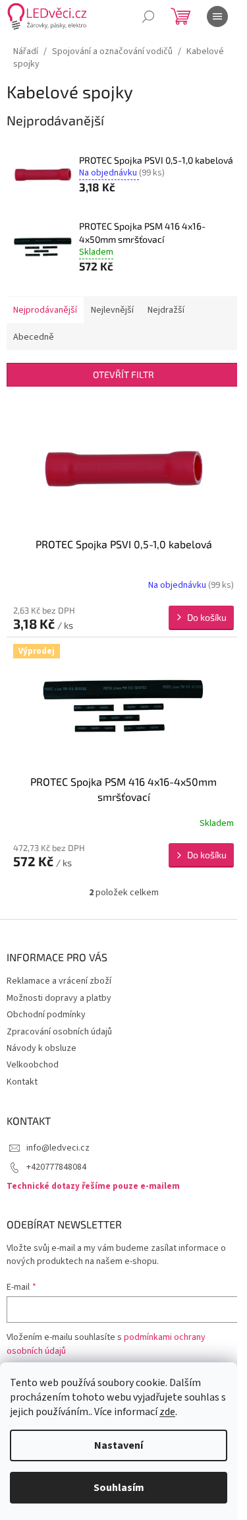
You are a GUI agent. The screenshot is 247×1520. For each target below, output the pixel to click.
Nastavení (118, 1445)
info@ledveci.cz (58, 1148)
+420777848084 (56, 1167)
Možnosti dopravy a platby (59, 998)
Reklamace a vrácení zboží (59, 981)
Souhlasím (119, 1487)
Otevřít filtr (123, 374)
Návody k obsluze (41, 1048)
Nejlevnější (112, 310)
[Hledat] (148, 16)
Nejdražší (166, 310)
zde (167, 1412)
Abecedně (33, 337)
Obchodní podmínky (46, 1014)
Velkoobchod (33, 1064)
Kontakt (22, 1082)
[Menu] (217, 16)
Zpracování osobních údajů (59, 1031)
